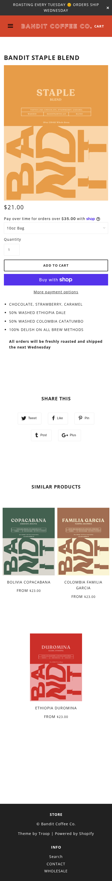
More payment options (56, 291)
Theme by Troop (34, 833)
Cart (99, 26)
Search (56, 856)
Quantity (12, 239)
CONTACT (56, 863)
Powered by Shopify (74, 833)
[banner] (56, 26)
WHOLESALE (56, 870)
